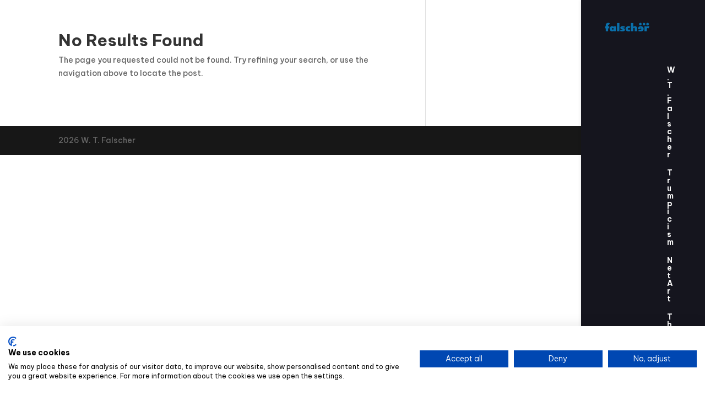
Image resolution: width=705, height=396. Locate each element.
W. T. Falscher (671, 113)
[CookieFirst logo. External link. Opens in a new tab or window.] (12, 341)
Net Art (670, 280)
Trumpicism (670, 208)
